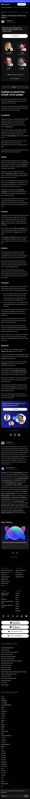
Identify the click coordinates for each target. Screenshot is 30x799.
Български (3, 759)
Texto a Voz (4, 682)
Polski (2, 733)
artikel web (21, 228)
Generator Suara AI (20, 570)
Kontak (17, 595)
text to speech (20, 354)
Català (2, 781)
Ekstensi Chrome (5, 581)
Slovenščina (4, 766)
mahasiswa (4, 363)
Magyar (3, 698)
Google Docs (9, 173)
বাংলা (2, 779)
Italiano (3, 724)
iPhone (12, 237)
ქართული (3, 762)
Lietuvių (3, 775)
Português (3, 757)
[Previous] (13, 552)
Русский (3, 738)
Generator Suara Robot (7, 663)
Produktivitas (9, 7)
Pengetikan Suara (17, 29)
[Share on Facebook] (10, 434)
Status (17, 606)
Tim (2, 597)
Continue (26, 796)
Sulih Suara (18, 572)
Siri (2, 243)
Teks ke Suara (4, 568)
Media (17, 608)
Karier (17, 599)
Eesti (2, 768)
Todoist (15, 173)
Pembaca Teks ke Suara (7, 654)
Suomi (2, 718)
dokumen (8, 126)
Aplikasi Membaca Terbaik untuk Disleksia (11, 661)
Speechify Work (20, 577)
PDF (15, 228)
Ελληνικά (3, 772)
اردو (2, 786)
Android (6, 237)
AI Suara (15, 28)
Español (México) (5, 744)
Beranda (3, 7)
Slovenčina (4, 764)
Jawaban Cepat (7, 31)
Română (3, 755)
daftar (13, 395)
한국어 (2, 729)
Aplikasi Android (5, 572)
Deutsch (3, 720)
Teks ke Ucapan (7, 29)
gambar (3, 223)
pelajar (10, 101)
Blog (17, 597)
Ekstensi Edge (4, 583)
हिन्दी (2, 722)
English (3, 714)
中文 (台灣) (4, 703)
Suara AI (13, 386)
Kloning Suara (19, 574)
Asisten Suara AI (5, 650)
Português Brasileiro (6, 735)
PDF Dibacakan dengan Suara (8, 678)
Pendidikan (4, 599)
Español (3, 742)
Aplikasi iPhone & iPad (6, 570)
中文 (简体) (4, 700)
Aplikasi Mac (4, 574)
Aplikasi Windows (5, 577)
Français (3, 716)
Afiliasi (17, 602)
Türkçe (3, 751)
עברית (2, 777)
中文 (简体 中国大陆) (6, 705)
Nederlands (4, 711)
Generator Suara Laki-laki (7, 658)
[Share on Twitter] (15, 434)
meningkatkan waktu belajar (19, 370)
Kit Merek (18, 610)
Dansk (2, 709)
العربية (2, 696)
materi (23, 164)
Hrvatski (3, 770)
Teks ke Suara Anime (6, 665)
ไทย (2, 748)
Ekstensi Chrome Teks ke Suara (9, 674)
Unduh (2, 585)
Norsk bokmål (4, 731)
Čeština (3, 707)
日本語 (2, 727)
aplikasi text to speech (6, 351)
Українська (3, 740)
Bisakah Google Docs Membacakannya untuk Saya (13, 671)
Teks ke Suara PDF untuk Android (9, 652)
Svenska (3, 746)
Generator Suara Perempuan (8, 656)
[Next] (17, 552)
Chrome (16, 232)
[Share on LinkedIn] (19, 434)
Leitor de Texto (4, 685)
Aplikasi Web (4, 579)
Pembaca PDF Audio (6, 669)
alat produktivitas (11, 135)
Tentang (17, 593)
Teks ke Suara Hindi (6, 676)
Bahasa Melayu (5, 783)
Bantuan (18, 604)
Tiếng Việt (3, 753)
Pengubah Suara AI (6, 667)
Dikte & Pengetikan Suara (7, 647)
